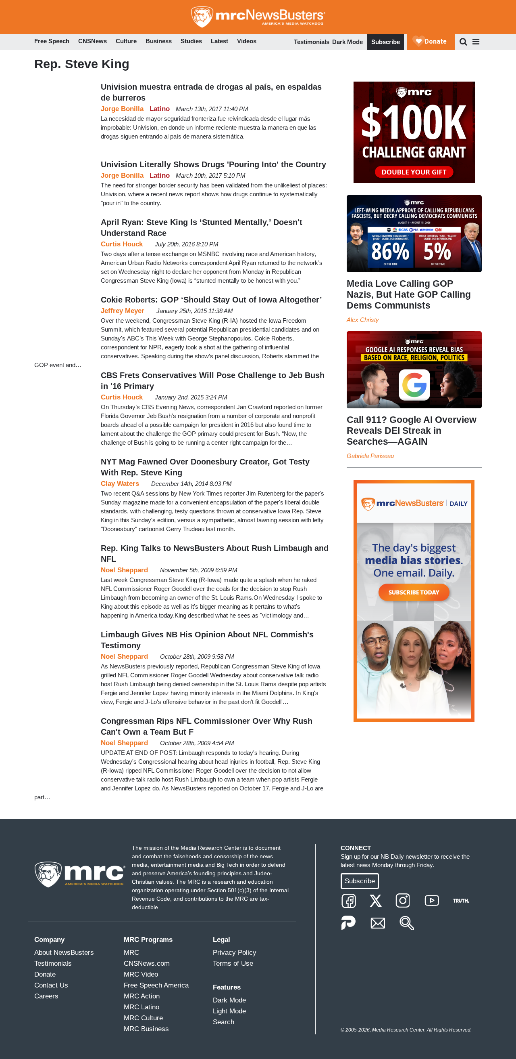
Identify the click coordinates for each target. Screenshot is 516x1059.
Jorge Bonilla (122, 109)
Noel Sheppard (124, 570)
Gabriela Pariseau (370, 455)
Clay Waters (120, 483)
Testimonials (311, 41)
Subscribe (385, 41)
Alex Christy (363, 319)
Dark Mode (347, 41)
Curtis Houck (122, 244)
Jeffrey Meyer (122, 311)
